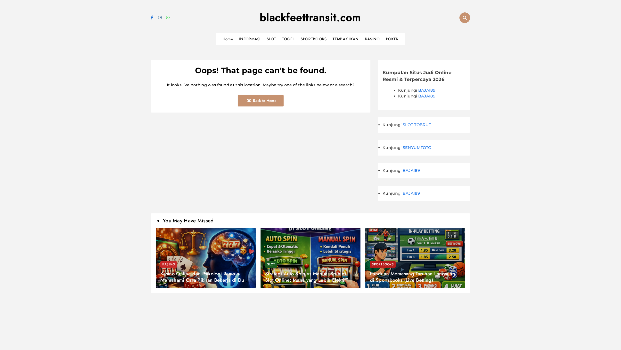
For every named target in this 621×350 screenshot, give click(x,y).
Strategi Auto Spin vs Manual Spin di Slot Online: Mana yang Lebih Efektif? (307, 277)
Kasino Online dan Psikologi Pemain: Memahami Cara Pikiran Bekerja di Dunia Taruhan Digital (205, 280)
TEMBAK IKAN (346, 39)
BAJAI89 (426, 90)
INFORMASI (250, 39)
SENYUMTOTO (417, 147)
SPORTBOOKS (314, 39)
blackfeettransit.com (310, 17)
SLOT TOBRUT (417, 124)
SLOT (271, 39)
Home (227, 39)
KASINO (372, 39)
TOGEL (288, 39)
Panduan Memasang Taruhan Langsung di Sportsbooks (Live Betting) (412, 277)
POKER (392, 39)
